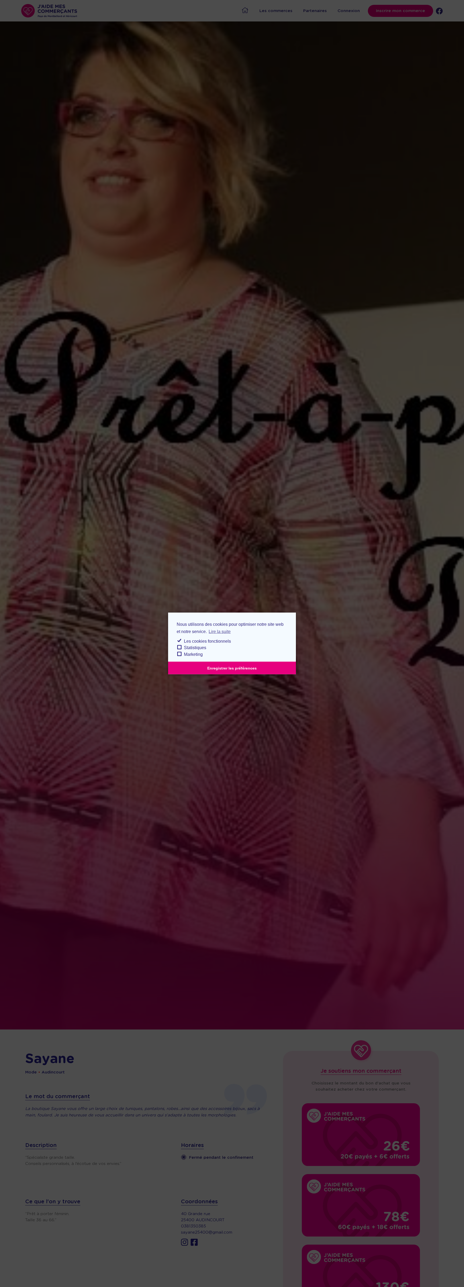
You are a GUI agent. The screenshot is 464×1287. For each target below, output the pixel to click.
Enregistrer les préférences (232, 668)
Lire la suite (220, 631)
